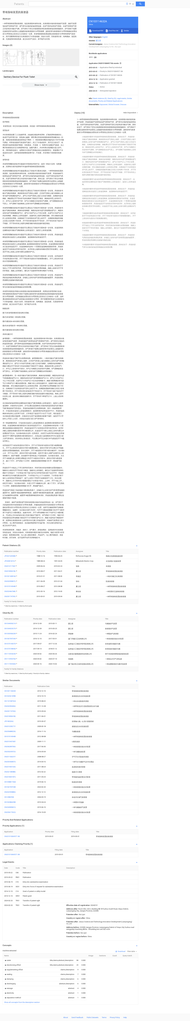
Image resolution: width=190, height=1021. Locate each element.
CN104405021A (10, 623)
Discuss (123, 104)
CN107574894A (10, 649)
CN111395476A (10, 659)
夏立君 (98, 41)
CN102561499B (10, 696)
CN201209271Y (10, 726)
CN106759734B (10, 787)
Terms (104, 1017)
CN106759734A (10, 639)
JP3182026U (9, 721)
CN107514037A (10, 644)
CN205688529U (10, 731)
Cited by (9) (111, 98)
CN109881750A (10, 782)
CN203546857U (10, 762)
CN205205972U (10, 752)
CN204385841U (10, 807)
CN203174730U (10, 596)
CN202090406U (10, 706)
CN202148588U (10, 772)
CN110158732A (10, 701)
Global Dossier (113, 104)
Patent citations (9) (100, 98)
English (105, 37)
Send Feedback (77, 1017)
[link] (7, 960)
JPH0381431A (9, 561)
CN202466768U (10, 591)
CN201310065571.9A (12, 836)
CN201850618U (10, 571)
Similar (126, 31)
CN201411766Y (10, 566)
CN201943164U (10, 767)
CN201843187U (10, 777)
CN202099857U (10, 581)
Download (121, 951)
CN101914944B (10, 586)
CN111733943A (10, 664)
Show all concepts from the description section (22, 1002)
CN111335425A (10, 654)
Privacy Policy (115, 1017)
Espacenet (104, 104)
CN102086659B (10, 802)
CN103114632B (10, 691)
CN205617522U (10, 812)
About (65, 1017)
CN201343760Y (10, 741)
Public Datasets (92, 1017)
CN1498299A (9, 797)
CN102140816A (10, 576)
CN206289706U (10, 747)
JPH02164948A (10, 556)
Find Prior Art (113, 31)
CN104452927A (10, 628)
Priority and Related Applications (110, 101)
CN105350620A (10, 634)
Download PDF (97, 31)
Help (125, 1017)
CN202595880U (10, 792)
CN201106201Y (10, 757)
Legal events (121, 98)
